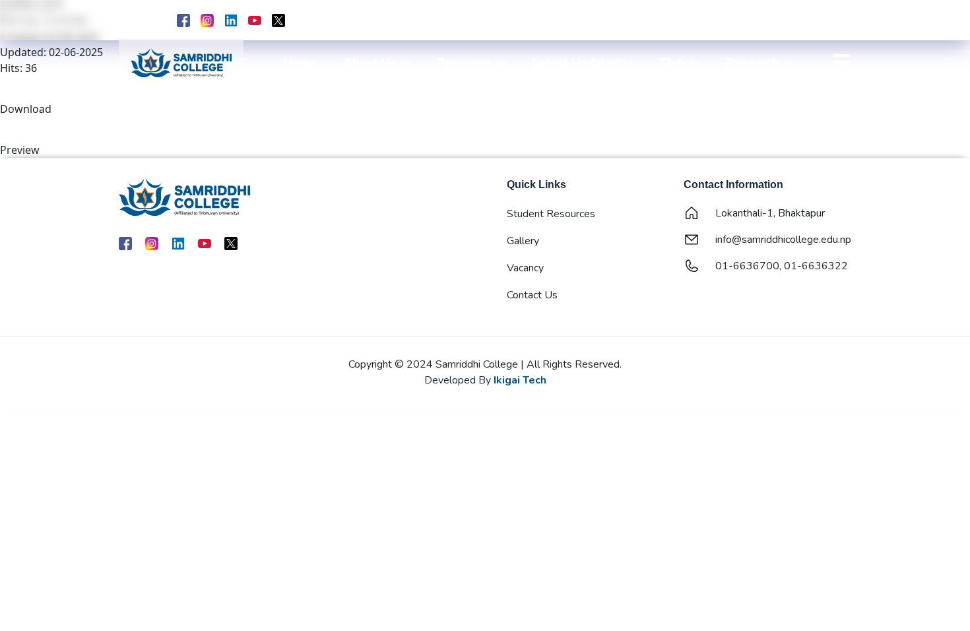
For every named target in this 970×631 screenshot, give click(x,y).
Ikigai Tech (520, 380)
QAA (764, 21)
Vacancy (525, 268)
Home (300, 63)
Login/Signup (821, 21)
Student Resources (551, 214)
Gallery (523, 241)
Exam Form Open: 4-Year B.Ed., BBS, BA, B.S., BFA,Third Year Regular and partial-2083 (663, 20)
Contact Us (532, 295)
